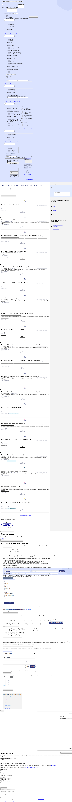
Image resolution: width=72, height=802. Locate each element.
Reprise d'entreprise (13, 72)
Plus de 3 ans (12, 137)
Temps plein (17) (13, 89)
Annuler (2, 769)
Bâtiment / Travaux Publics (14, 111)
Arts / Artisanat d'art (13, 108)
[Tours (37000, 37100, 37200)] (12, 8)
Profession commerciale (14, 69)
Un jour (11, 23)
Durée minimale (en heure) (12, 96)
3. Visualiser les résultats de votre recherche (10, 613)
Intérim (11, 42)
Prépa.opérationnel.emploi (14, 50)
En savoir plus (3, 538)
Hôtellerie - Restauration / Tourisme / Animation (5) (14, 124)
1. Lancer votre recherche (7, 547)
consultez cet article (27, 158)
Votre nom (8, 779)
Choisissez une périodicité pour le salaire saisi (14, 157)
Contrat (10, 36)
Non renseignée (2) (13, 151)
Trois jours (12, 24)
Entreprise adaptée (27, 159)
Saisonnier (12, 45)
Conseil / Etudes (13, 116)
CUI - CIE (12, 61)
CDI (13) (11, 39)
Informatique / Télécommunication (27, 109)
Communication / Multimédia (15, 114)
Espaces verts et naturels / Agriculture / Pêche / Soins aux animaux (15, 120)
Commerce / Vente (13, 113)
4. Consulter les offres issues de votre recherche (11, 626)
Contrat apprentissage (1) (14, 47)
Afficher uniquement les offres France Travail (17, 18)
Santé (25, 116)
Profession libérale (13, 71)
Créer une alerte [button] (38, 97)
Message (2, 783)
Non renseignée (12, 92)
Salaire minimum (9, 155)
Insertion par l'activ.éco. (14, 66)
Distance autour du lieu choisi (8, 13)
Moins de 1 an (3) (13, 134)
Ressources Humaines (28, 115)
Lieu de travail (4, 11)
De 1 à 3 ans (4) (12, 135)
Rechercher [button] (65, 4)
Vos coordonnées (3, 779)
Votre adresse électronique (5, 781)
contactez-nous (53, 765)
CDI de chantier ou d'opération (15, 52)
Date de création (10, 19)
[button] (25, 206)
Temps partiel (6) (13, 90)
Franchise (11, 64)
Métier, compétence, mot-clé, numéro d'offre (10, 7)
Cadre (11, 148)
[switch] (7, 16)
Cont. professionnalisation (14, 48)
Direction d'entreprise (13, 117)
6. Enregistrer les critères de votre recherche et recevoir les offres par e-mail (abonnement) (18, 646)
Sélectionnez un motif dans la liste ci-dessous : (8, 758)
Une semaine (12, 26)
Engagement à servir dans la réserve (16, 63)
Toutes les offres (13, 30)
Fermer (2, 539)
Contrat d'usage (12, 58)
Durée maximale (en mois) (21, 79)
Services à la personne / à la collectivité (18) (29, 120)
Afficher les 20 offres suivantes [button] (25, 515)
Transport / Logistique (28, 125)
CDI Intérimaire (12, 43)
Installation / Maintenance (28, 111)
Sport (25, 124)
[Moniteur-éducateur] (21, 4)
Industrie (25, 106)
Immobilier (12, 125)
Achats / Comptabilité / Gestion (15, 106)
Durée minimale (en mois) (11, 79)
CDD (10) (11, 40)
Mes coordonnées (41, 799)
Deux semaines (12, 27)
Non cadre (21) (12, 150)
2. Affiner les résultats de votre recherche (10, 565)
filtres (9, 144)
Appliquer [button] (13, 33)
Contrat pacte (12, 56)
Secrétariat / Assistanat (28, 118)
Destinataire (2, 777)
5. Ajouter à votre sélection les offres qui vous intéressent (12, 637)
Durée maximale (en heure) (21, 96)
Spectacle (25, 122)
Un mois (11, 29)
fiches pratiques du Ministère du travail (31, 767)
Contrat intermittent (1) (14, 55)
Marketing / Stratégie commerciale (27, 113)
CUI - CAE (12, 60)
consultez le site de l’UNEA (28, 174)
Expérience (10, 131)
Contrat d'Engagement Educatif (15, 53)
